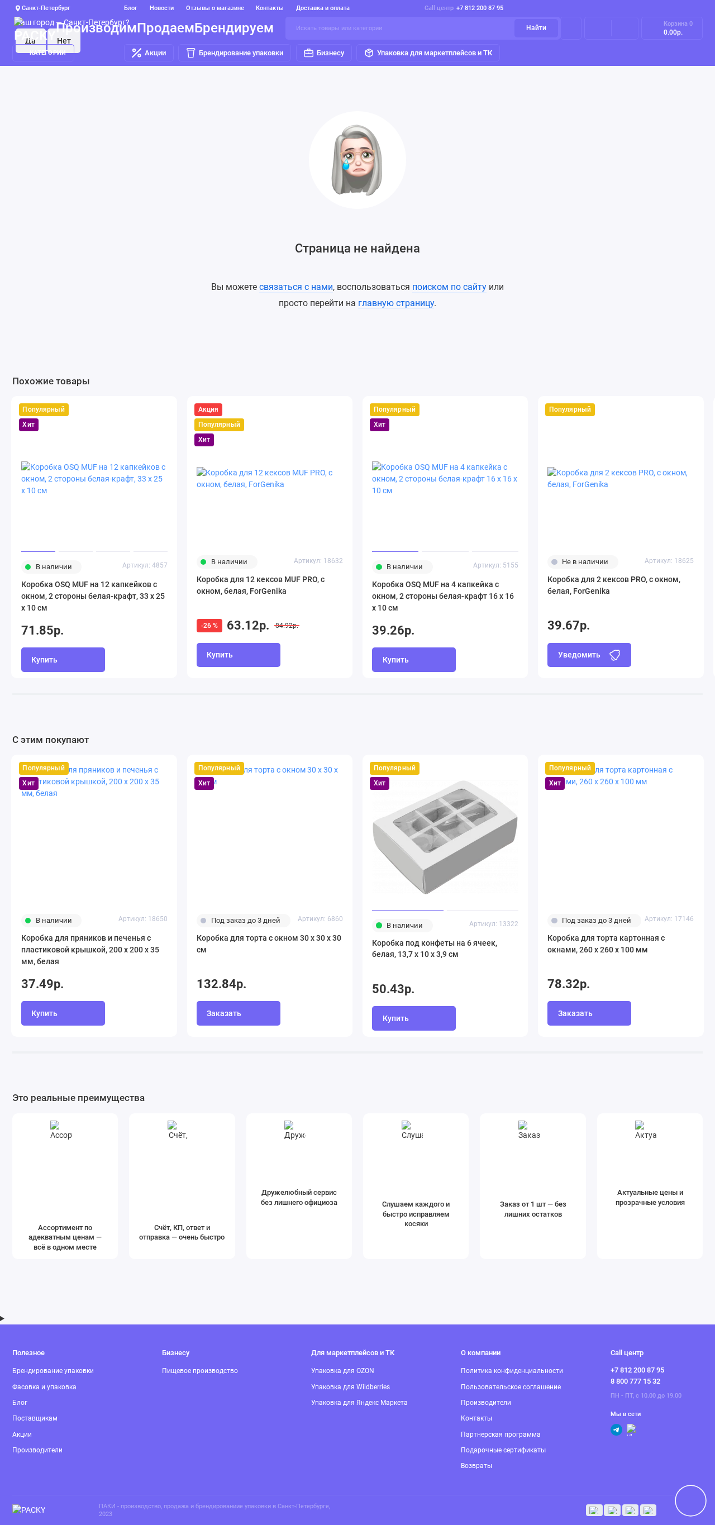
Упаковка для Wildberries (350, 1387)
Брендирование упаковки (241, 53)
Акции (155, 53)
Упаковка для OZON (342, 1371)
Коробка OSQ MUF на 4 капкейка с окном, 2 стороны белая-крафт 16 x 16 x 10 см (443, 596)
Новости (162, 8)
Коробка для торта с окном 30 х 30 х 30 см (269, 943)
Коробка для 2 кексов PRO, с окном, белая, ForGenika (613, 585)
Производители (37, 1450)
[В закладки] (164, 409)
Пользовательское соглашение (511, 1387)
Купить (552, 355)
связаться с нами (296, 287)
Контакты (270, 8)
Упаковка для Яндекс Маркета (359, 1403)
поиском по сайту (449, 287)
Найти (536, 28)
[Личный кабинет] (570, 28)
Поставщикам (35, 1418)
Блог (130, 8)
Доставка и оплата (323, 8)
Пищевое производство (200, 1371)
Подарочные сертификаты (503, 1450)
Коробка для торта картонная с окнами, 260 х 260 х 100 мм (606, 943)
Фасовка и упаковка (44, 1387)
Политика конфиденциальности (512, 1371)
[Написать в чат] (690, 1500)
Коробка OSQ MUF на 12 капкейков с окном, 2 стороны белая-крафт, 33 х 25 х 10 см (93, 596)
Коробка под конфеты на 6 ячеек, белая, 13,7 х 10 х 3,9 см (434, 948)
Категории (48, 52)
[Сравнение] (598, 28)
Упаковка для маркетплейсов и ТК (434, 53)
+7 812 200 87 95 (464, 8)
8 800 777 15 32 (635, 1381)
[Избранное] (625, 28)
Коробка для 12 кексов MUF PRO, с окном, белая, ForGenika (261, 585)
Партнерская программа (501, 1434)
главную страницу (396, 303)
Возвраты (476, 1466)
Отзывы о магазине (215, 8)
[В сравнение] (146, 409)
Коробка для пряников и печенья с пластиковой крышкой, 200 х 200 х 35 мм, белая (90, 949)
